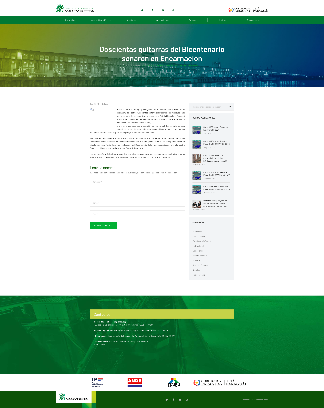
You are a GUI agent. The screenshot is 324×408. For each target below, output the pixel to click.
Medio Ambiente (162, 20)
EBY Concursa (199, 236)
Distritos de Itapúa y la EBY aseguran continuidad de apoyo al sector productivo (215, 203)
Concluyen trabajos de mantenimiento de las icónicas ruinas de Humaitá (215, 158)
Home (127, 65)
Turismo (192, 20)
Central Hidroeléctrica (101, 20)
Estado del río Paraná (202, 241)
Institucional (70, 20)
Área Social (132, 20)
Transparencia (253, 20)
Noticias (222, 20)
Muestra (196, 260)
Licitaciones (198, 250)
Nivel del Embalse (200, 265)
